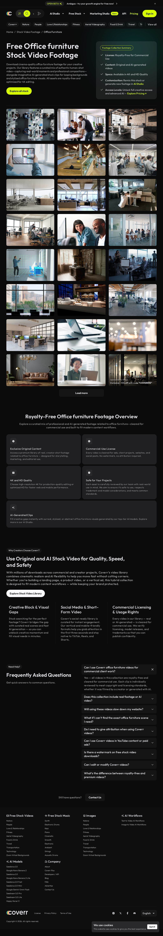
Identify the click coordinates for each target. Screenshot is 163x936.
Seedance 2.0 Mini (14, 886)
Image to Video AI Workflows (133, 824)
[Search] (27, 13)
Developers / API (52, 874)
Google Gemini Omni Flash (17, 889)
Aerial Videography (14, 836)
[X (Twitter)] (120, 913)
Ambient (48, 847)
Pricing (134, 13)
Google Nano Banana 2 (16, 870)
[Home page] (9, 13)
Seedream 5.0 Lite (14, 897)
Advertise (49, 886)
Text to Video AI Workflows (132, 821)
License (37, 913)
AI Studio (55, 13)
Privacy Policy (50, 913)
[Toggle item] (152, 669)
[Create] (19, 13)
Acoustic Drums (51, 855)
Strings (48, 851)
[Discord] (134, 913)
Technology (11, 851)
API (124, 13)
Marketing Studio (103, 13)
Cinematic (49, 836)
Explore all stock (19, 91)
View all (152, 24)
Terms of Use (65, 913)
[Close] (155, 3)
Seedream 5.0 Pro (14, 893)
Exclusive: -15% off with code (131, 382)
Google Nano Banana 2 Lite (18, 878)
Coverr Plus (49, 870)
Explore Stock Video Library (26, 593)
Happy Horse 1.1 (12, 901)
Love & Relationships (15, 828)
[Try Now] (116, 3)
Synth (47, 821)
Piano (47, 832)
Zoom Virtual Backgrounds (17, 855)
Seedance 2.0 (12, 874)
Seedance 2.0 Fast (14, 882)
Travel (9, 843)
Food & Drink (12, 840)
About (47, 866)
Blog (47, 878)
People (9, 824)
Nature (9, 821)
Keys (47, 828)
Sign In (149, 13)
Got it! (152, 926)
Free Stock (75, 13)
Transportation (12, 847)
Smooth (48, 840)
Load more (81, 393)
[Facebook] (127, 913)
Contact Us (95, 797)
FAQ (46, 882)
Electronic (49, 843)
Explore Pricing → (137, 93)
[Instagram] (113, 913)
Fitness (9, 832)
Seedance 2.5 (12, 866)
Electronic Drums (52, 824)
